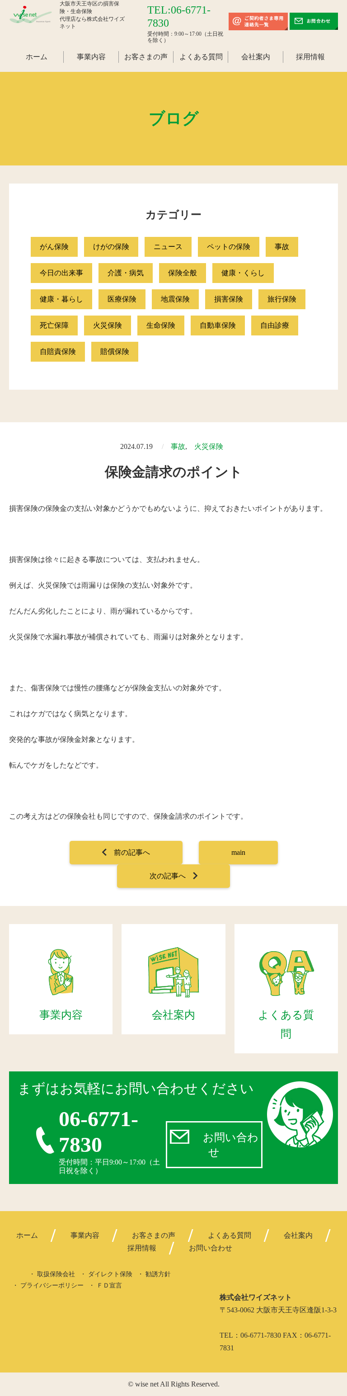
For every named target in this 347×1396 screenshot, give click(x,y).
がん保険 (54, 246)
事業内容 (91, 57)
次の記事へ (168, 876)
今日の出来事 (61, 273)
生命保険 (160, 325)
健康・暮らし (61, 299)
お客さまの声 (146, 57)
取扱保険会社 (56, 1274)
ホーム (36, 57)
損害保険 (228, 299)
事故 (282, 246)
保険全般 (182, 273)
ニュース (168, 246)
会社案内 (255, 57)
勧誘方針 (158, 1274)
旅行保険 (281, 299)
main (238, 852)
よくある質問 (201, 57)
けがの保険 (111, 246)
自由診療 (274, 325)
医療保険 (122, 299)
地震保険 (175, 299)
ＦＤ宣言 (109, 1285)
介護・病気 (126, 273)
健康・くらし (243, 273)
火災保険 (107, 325)
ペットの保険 (228, 246)
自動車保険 (218, 325)
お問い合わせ (230, 1145)
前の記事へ (132, 852)
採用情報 (310, 57)
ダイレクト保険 (110, 1274)
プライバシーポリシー (52, 1285)
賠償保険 (114, 351)
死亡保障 (54, 325)
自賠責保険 (58, 351)
